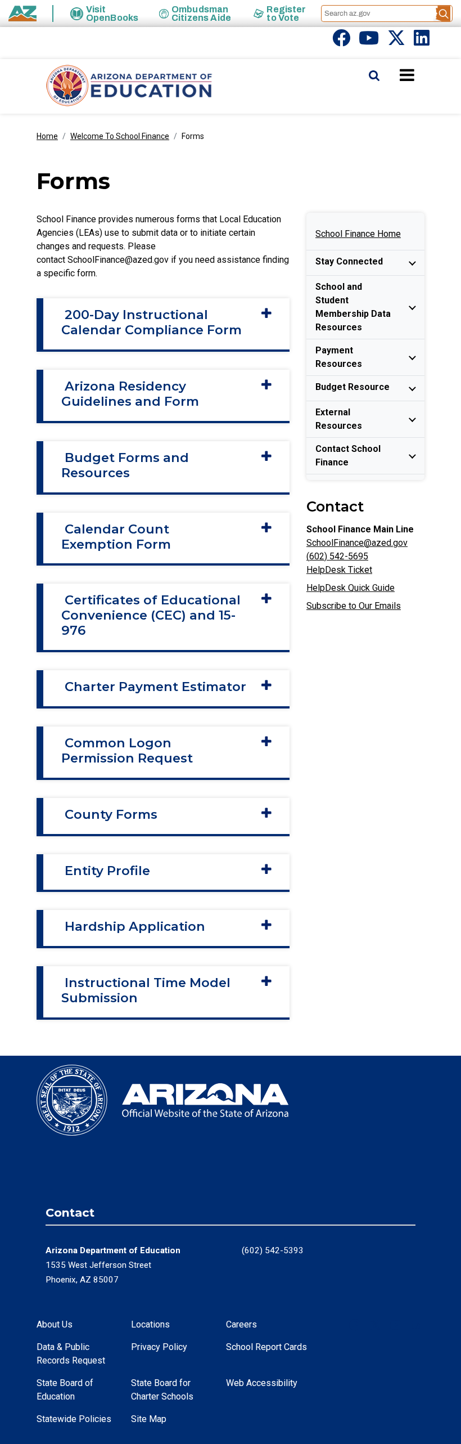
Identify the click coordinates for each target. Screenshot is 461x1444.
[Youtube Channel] (369, 41)
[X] (396, 41)
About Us (55, 1324)
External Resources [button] (338, 419)
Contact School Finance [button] (348, 455)
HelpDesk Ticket (339, 569)
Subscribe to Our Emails (353, 605)
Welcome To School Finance (119, 136)
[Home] (107, 86)
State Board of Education (65, 1390)
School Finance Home (358, 233)
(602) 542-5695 (337, 556)
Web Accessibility (261, 1383)
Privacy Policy (159, 1347)
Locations (150, 1324)
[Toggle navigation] (426, 75)
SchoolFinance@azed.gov (357, 542)
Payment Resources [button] (338, 357)
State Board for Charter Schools (162, 1390)
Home (47, 136)
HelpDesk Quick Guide (350, 587)
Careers (241, 1324)
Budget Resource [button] (352, 387)
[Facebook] (341, 41)
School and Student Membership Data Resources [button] (353, 307)
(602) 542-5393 (273, 1250)
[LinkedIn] (422, 41)
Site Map (148, 1419)
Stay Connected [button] (349, 261)
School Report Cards (266, 1347)
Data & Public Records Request (71, 1354)
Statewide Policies (74, 1419)
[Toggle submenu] (412, 262)
